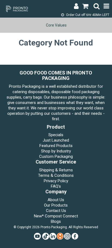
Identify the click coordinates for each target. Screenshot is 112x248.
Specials (55, 134)
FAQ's (56, 186)
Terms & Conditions (56, 175)
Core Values (56, 25)
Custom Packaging (56, 156)
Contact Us (56, 210)
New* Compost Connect (56, 216)
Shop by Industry (56, 151)
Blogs (56, 221)
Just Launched (56, 140)
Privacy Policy (56, 180)
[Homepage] (16, 8)
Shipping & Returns (56, 170)
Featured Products (56, 145)
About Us (56, 199)
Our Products (56, 205)
